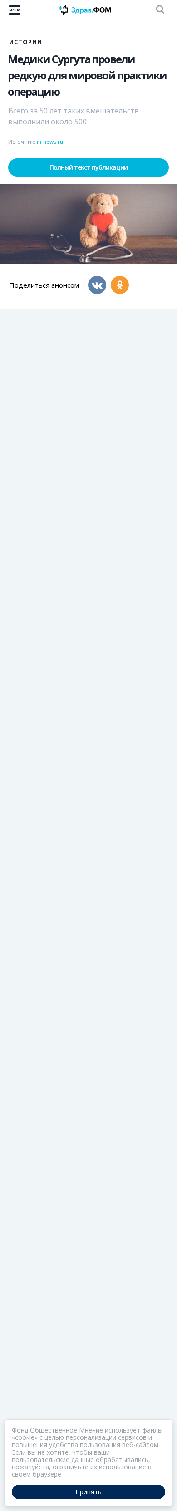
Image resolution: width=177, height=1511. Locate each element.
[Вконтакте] (97, 285)
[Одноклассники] (120, 285)
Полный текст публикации (88, 167)
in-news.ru (50, 142)
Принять (88, 1491)
